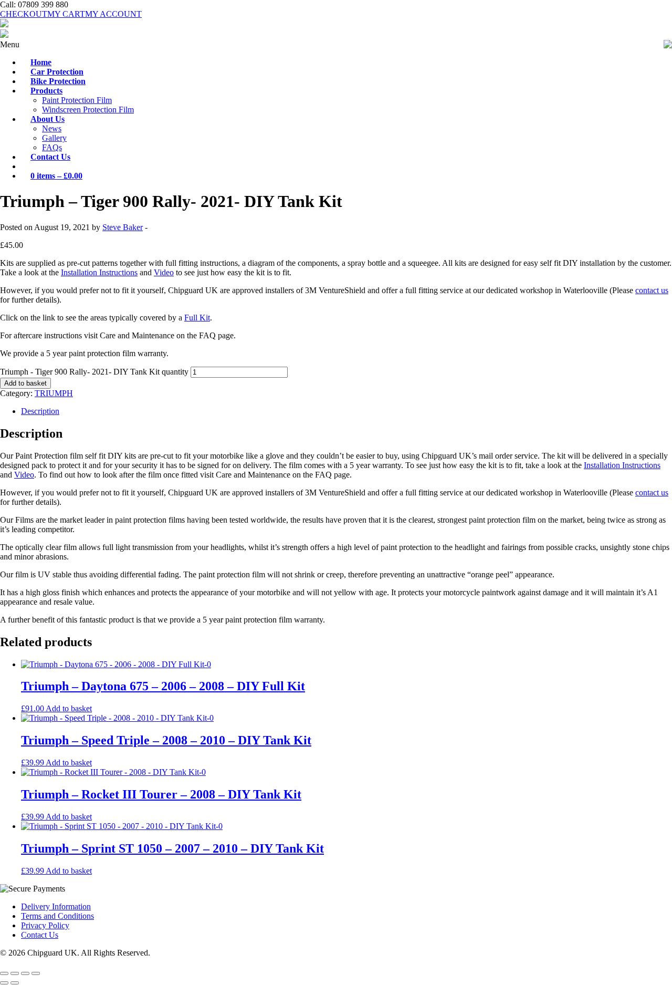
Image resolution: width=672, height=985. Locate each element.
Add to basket (25, 383)
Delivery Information (56, 906)
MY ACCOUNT (113, 13)
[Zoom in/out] (4, 973)
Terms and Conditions (57, 915)
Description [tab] (40, 411)
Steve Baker (122, 227)
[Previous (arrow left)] (4, 982)
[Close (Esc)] (36, 973)
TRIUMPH (54, 393)
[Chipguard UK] (4, 24)
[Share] (25, 973)
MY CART (66, 13)
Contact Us (39, 934)
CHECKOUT (23, 13)
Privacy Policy (45, 925)
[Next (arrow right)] (14, 982)
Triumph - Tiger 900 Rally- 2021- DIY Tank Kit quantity (94, 371)
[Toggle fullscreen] (14, 973)
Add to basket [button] (69, 708)
